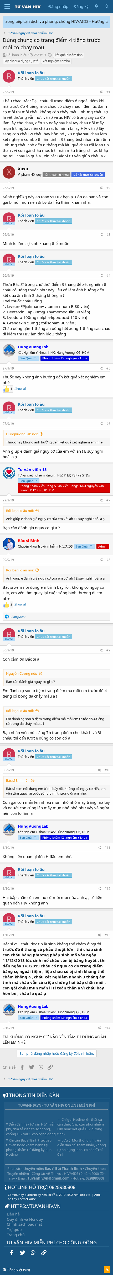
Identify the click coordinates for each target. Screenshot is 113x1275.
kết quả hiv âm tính (69, 55)
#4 (108, 275)
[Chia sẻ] (101, 92)
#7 (108, 500)
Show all (20, 389)
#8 (108, 560)
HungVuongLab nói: (22, 434)
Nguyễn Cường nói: (21, 673)
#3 (108, 234)
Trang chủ (16, 1234)
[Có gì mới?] (96, 6)
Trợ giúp (14, 1229)
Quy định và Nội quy (25, 1219)
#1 (108, 92)
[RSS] (107, 1269)
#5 (108, 368)
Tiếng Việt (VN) (18, 1269)
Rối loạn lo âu (16, 54)
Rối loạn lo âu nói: (20, 510)
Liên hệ (13, 1214)
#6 (108, 423)
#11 (107, 847)
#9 (108, 650)
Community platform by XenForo (49, 1195)
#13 (107, 935)
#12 (107, 888)
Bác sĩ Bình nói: (17, 780)
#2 (108, 188)
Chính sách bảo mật (24, 1224)
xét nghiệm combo (56, 61)
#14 (107, 1028)
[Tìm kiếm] (107, 6)
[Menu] (7, 6)
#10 (107, 770)
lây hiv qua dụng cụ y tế (21, 61)
